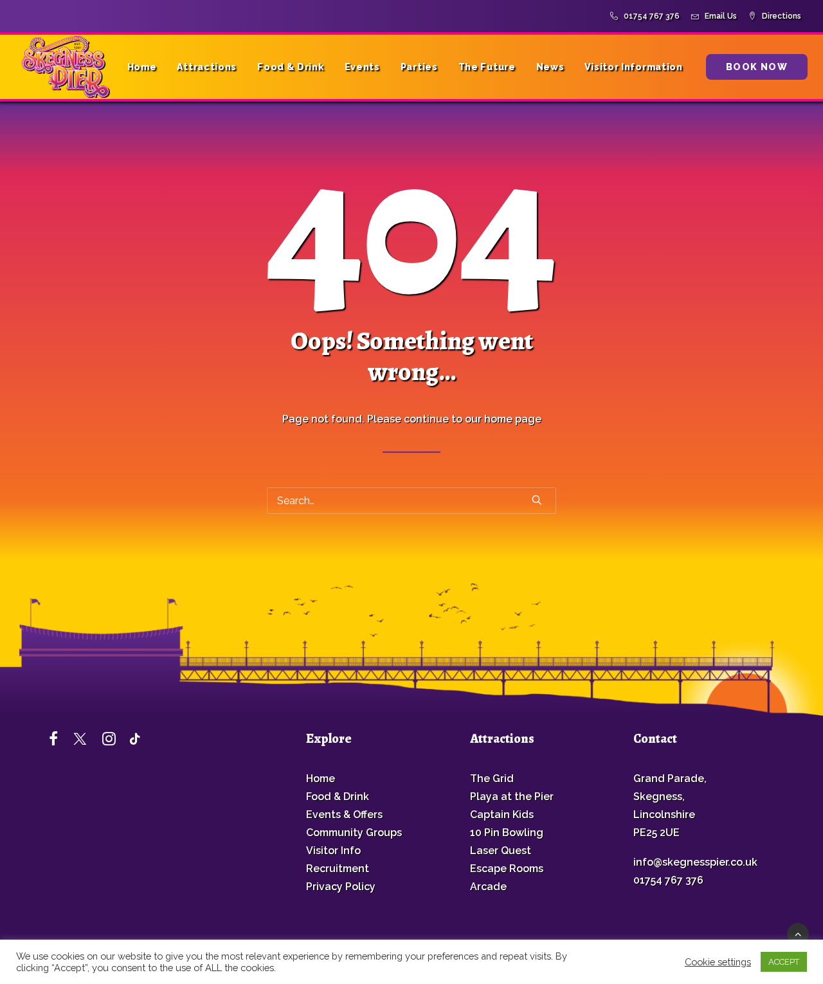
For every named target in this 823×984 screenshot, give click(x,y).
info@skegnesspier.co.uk (695, 862)
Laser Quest (500, 850)
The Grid (492, 778)
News (550, 67)
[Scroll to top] (798, 933)
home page (512, 419)
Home (142, 67)
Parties (419, 67)
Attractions (207, 67)
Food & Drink (290, 67)
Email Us (721, 16)
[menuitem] (647, 16)
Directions (781, 16)
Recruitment (337, 868)
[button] (536, 499)
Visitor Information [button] (633, 67)
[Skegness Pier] (66, 67)
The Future (487, 67)
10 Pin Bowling (506, 832)
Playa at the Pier (512, 796)
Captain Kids (502, 814)
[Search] (411, 500)
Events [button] (362, 67)
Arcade (488, 886)
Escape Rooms (506, 868)
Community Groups (354, 832)
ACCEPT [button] (783, 962)
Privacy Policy (340, 886)
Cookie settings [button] (718, 961)
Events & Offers (344, 814)
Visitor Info (333, 850)
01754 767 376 (652, 16)
